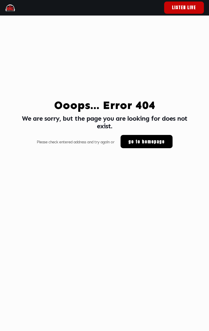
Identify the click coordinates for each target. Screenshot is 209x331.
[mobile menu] (149, 7)
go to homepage (146, 142)
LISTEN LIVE (184, 7)
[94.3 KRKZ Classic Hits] (10, 7)
